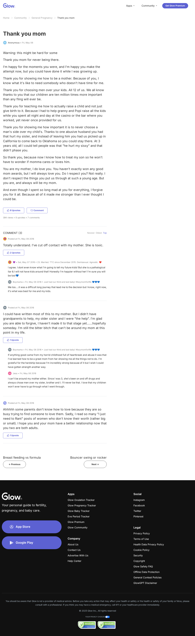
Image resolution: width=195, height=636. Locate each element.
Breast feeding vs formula (22, 457)
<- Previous (14, 464)
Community (20, 17)
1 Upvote (14, 340)
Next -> (95, 464)
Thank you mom (65, 17)
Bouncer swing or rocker (88, 457)
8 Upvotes (15, 210)
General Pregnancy (42, 17)
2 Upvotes (15, 252)
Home (6, 17)
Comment (39, 210)
